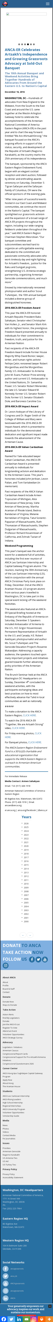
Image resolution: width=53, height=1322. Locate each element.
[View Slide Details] (26, 28)
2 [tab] (22, 44)
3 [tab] (25, 44)
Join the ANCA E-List (11, 1024)
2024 (26, 831)
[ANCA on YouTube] (45, 959)
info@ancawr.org (11, 1255)
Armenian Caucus (10, 1050)
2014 (26, 868)
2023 (26, 834)
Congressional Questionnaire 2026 (18, 1063)
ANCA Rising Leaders (12, 1099)
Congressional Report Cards (15, 1054)
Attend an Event (10, 1031)
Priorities (7, 1148)
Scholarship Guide (11, 1116)
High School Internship (13, 1102)
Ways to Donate (10, 1005)
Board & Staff (9, 989)
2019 (26, 849)
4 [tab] (28, 44)
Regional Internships (12, 1106)
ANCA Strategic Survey (13, 1037)
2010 (26, 883)
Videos (6, 1132)
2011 (26, 880)
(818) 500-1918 (10, 1252)
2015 (26, 864)
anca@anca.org (10, 1211)
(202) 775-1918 (13, 1205)
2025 (26, 827)
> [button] (45, 27)
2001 (26, 917)
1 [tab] (19, 44)
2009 (26, 887)
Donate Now (8, 1001)
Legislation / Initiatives (12, 1047)
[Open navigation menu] (48, 3)
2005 (26, 902)
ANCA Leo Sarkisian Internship (16, 1096)
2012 (26, 876)
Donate (6, 1021)
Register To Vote (10, 1027)
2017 (26, 857)
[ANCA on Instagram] (6, 966)
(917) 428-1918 (10, 1230)
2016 (26, 861)
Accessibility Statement (13, 1177)
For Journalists (9, 1138)
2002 (26, 914)
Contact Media (9, 1135)
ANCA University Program (14, 1109)
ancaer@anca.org (11, 1233)
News (5, 1125)
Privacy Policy (9, 1174)
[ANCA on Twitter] (38, 959)
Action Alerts (8, 1014)
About (5, 982)
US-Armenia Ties (10, 1158)
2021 (26, 842)
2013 (26, 872)
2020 (26, 846)
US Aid (5, 1161)
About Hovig (8, 1083)
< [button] (8, 27)
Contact (6, 992)
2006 (26, 898)
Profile (6, 985)
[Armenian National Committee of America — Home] (5, 3)
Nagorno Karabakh (11, 1154)
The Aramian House (11, 1086)
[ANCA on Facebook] (32, 959)
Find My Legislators (11, 1018)
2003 (26, 910)
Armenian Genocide (11, 1151)
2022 (26, 838)
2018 (26, 853)
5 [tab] (31, 44)
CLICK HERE (29, 715)
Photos (6, 1128)
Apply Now (7, 1080)
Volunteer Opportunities (13, 1034)
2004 (26, 906)
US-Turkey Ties (9, 1164)
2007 (26, 895)
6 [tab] (34, 44)
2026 (26, 823)
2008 (26, 891)
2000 (26, 921)
